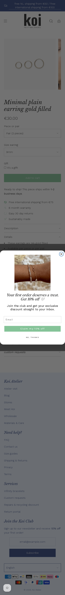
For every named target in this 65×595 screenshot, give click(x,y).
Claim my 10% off (32, 328)
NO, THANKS (32, 337)
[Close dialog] (61, 254)
